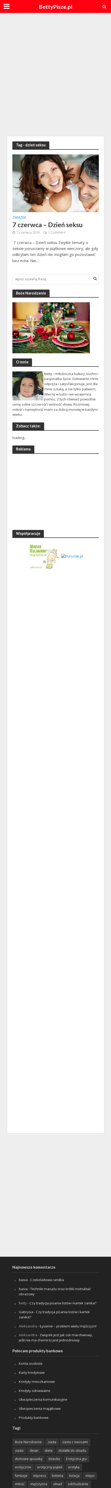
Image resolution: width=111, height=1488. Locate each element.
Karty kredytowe (32, 1372)
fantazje (21, 1475)
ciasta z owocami (75, 1442)
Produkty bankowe (34, 1417)
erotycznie (23, 1467)
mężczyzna (38, 1484)
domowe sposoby (28, 1459)
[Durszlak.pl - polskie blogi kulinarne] (72, 555)
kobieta (57, 1475)
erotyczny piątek (49, 1467)
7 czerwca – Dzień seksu (47, 224)
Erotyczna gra (76, 1459)
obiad (57, 1484)
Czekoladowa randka (47, 1279)
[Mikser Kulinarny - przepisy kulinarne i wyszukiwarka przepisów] (44, 555)
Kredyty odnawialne (34, 1390)
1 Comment (57, 232)
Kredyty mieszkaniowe (37, 1381)
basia (23, 1279)
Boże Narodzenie (28, 1442)
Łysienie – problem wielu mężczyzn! (68, 1326)
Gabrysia (26, 1312)
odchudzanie (78, 1484)
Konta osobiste (31, 1363)
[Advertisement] (55, 74)
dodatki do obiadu (72, 1450)
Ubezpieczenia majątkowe (40, 1408)
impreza (39, 1475)
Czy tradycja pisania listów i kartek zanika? (62, 1303)
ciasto (19, 1450)
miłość (20, 1484)
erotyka (74, 1467)
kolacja (74, 1475)
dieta (48, 1450)
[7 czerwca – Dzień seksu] (55, 182)
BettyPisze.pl (55, 6)
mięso (89, 1475)
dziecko (54, 1459)
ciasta (52, 1442)
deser (34, 1450)
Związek (19, 218)
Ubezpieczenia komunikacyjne (43, 1399)
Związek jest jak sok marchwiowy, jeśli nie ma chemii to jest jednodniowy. (56, 1337)
